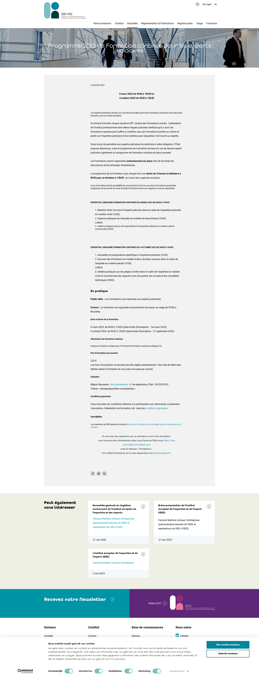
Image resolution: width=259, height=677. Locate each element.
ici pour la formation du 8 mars (141, 424)
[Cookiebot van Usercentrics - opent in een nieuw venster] (25, 671)
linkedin (184, 636)
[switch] (98, 671)
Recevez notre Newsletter (75, 599)
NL (215, 4)
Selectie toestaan (228, 653)
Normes (136, 636)
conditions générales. (157, 408)
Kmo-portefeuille (119, 384)
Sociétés (48, 636)
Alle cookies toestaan (228, 644)
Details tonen (177, 671)
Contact (92, 636)
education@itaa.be (161, 453)
